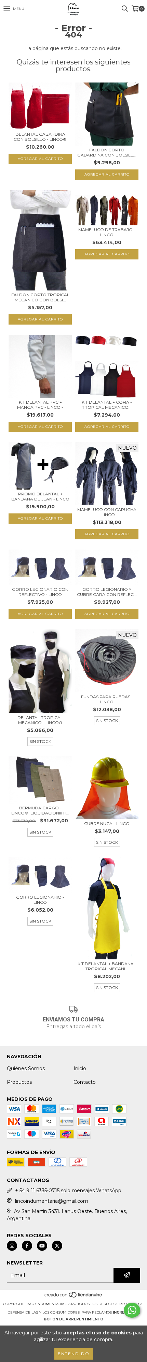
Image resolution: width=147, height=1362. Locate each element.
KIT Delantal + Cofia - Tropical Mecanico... (107, 405)
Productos (19, 1082)
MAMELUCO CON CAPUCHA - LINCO (106, 512)
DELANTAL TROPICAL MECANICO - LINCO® (40, 720)
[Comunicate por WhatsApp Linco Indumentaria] (132, 1310)
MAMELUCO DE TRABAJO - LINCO (106, 232)
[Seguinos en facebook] (27, 1246)
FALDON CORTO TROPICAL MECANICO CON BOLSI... (40, 297)
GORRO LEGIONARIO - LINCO (40, 900)
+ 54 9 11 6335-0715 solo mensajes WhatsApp (68, 1190)
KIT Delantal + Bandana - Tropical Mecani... (107, 966)
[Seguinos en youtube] (42, 1246)
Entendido (74, 1353)
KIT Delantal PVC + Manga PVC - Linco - (40, 405)
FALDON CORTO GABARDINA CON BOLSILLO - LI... (107, 152)
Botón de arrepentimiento (73, 1319)
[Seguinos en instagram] (12, 1246)
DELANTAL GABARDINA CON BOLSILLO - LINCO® (40, 137)
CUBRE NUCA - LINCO (107, 823)
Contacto (85, 1082)
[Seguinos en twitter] (57, 1246)
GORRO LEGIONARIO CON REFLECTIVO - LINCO (40, 592)
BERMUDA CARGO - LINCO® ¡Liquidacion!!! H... (40, 810)
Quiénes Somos (26, 1068)
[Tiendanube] (74, 1297)
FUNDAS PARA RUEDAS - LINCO (107, 699)
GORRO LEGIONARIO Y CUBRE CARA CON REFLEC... (107, 592)
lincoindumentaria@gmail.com (51, 1201)
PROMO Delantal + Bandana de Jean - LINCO (40, 496)
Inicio (80, 1068)
